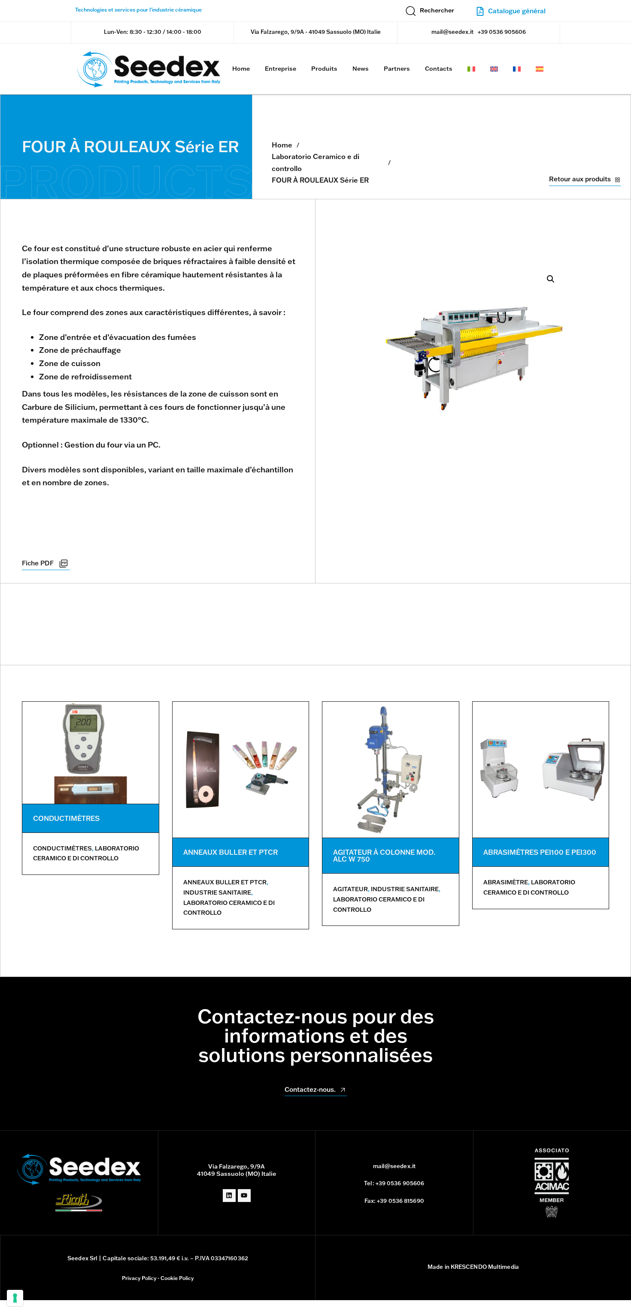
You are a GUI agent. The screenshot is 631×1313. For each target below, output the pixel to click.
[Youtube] (244, 1195)
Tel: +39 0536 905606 (394, 1183)
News (360, 68)
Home (241, 68)
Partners (397, 68)
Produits (324, 68)
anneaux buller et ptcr (225, 882)
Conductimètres (62, 848)
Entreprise (280, 68)
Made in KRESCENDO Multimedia (473, 1266)
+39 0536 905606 (502, 31)
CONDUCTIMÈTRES (66, 818)
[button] (430, 11)
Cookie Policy (177, 1278)
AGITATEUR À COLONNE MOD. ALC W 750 (384, 855)
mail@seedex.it (452, 31)
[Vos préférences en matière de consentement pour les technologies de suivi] (15, 1298)
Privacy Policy (139, 1278)
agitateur (350, 889)
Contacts (438, 68)
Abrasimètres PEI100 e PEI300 (539, 852)
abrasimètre (505, 882)
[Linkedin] (229, 1195)
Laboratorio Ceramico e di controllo (315, 162)
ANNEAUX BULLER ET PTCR (230, 852)
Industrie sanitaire (217, 892)
